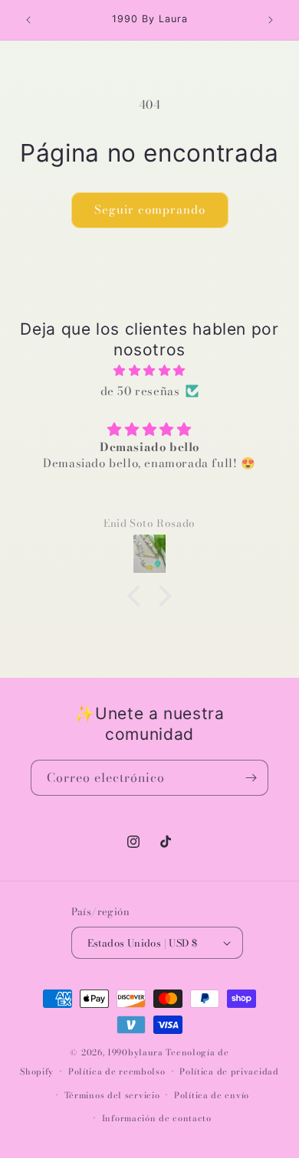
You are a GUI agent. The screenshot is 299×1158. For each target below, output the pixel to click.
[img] (150, 370)
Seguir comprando (149, 209)
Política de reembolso (117, 1071)
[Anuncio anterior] (28, 20)
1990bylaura (135, 1052)
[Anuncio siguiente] (271, 20)
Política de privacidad (228, 1071)
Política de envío (211, 1095)
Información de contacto (157, 1118)
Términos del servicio (112, 1095)
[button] (138, 596)
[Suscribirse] (251, 778)
